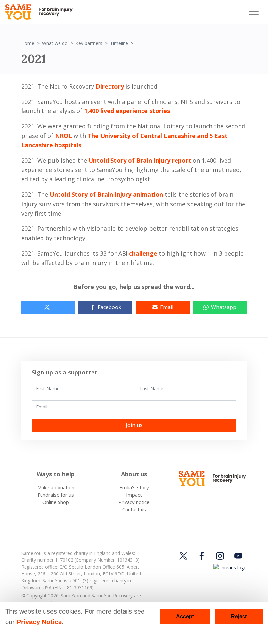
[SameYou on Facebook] (202, 555)
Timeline (119, 43)
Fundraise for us (56, 494)
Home (27, 43)
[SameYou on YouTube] (238, 555)
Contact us (134, 509)
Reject (239, 616)
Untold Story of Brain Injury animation (106, 194)
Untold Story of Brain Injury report (140, 160)
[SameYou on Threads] (229, 567)
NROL (63, 136)
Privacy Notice (39, 621)
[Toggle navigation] (253, 12)
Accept (185, 616)
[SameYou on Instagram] (220, 555)
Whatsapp (223, 307)
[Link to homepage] (41, 12)
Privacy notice (134, 502)
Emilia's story (134, 487)
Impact (134, 494)
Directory (110, 86)
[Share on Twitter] (48, 307)
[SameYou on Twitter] (184, 555)
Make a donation (55, 487)
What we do (55, 43)
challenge (143, 253)
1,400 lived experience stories (127, 111)
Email (166, 307)
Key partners (88, 43)
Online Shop (55, 502)
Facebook (109, 307)
